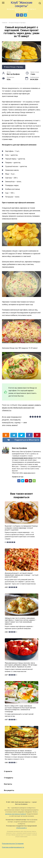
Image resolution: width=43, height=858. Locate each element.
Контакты (8, 784)
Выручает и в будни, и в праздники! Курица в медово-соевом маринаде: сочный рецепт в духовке (21, 528)
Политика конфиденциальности (13, 847)
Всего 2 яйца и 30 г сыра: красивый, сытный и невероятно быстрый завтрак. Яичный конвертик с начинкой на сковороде (20, 708)
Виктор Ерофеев (19, 448)
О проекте (8, 771)
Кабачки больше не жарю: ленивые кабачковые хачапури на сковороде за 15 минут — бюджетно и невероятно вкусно (20, 752)
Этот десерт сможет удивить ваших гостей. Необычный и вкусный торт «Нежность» (21, 407)
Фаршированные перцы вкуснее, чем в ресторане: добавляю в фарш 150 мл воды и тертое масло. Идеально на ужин (21, 665)
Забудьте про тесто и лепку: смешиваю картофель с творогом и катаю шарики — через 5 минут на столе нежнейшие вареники (20, 621)
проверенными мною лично (22, 458)
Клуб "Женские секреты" (21, 4)
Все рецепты (9, 790)
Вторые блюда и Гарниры (13, 67)
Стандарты (8, 778)
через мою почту (29, 473)
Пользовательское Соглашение (13, 843)
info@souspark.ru (21, 828)
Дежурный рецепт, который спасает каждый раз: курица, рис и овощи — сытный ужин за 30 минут (21, 575)
